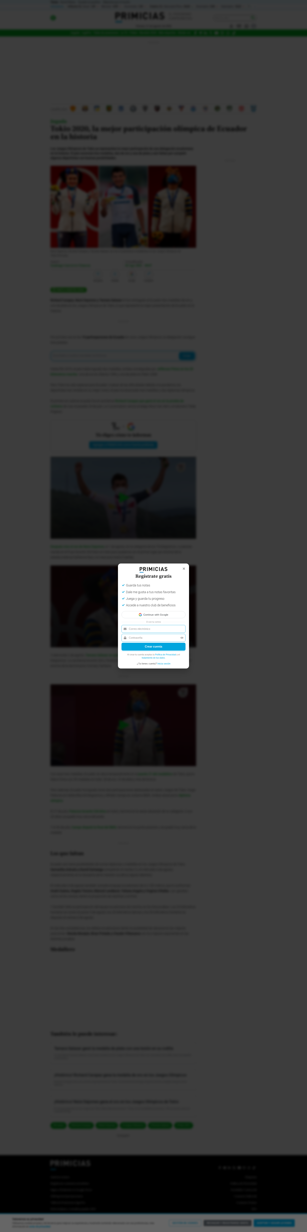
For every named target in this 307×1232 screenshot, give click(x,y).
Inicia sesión (163, 663)
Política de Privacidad (165, 654)
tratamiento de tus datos (153, 658)
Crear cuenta (153, 646)
